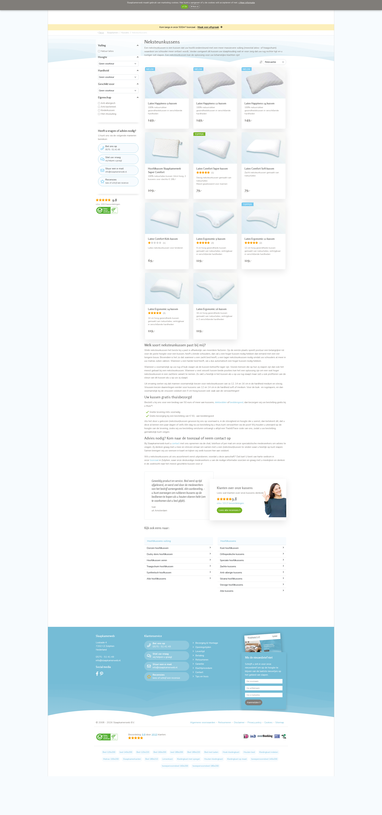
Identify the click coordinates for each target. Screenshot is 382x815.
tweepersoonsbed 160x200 (175, 765)
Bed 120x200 (109, 752)
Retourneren (201, 659)
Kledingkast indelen (268, 752)
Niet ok (195, 6)
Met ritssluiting (108, 114)
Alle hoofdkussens (156, 578)
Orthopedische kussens (232, 554)
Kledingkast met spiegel (188, 759)
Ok (185, 6)
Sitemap (279, 722)
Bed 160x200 (160, 752)
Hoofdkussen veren (157, 560)
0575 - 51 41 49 (112, 148)
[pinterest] (102, 674)
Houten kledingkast (213, 759)
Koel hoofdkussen (229, 548)
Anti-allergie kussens (231, 572)
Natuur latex (107, 51)
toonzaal (154, 460)
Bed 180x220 (193, 752)
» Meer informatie (246, 2)
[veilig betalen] (265, 738)
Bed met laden (211, 752)
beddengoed (236, 402)
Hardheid (103, 70)
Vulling (102, 45)
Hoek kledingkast (231, 752)
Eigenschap (104, 97)
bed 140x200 (126, 752)
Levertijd (200, 651)
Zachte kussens (228, 566)
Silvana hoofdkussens (231, 578)
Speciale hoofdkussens (232, 560)
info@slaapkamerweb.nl (116, 170)
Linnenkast (167, 759)
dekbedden (221, 402)
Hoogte (102, 57)
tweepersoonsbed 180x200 (205, 765)
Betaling (199, 655)
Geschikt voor (106, 83)
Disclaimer (239, 722)
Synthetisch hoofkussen (159, 572)
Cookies (268, 722)
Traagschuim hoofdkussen (160, 566)
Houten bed (249, 752)
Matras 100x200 (111, 759)
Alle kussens (226, 591)
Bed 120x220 (143, 752)
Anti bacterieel (108, 106)
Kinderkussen (108, 110)
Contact (199, 672)
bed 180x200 (177, 752)
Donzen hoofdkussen (157, 548)
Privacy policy (254, 722)
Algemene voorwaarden (202, 722)
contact (176, 443)
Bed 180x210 (151, 759)
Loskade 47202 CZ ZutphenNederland (105, 646)
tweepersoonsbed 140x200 (264, 759)
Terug (101, 32)
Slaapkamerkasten (132, 759)
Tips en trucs (201, 676)
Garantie (199, 664)
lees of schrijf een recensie (116, 181)
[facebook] (98, 674)
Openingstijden (203, 647)
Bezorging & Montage (206, 643)
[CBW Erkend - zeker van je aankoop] (107, 210)
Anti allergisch (108, 103)
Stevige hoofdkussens (231, 584)
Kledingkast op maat (237, 759)
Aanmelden (253, 702)
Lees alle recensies (229, 510)
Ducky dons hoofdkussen (160, 554)
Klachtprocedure (203, 668)
